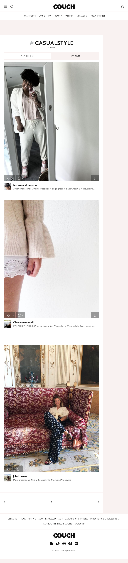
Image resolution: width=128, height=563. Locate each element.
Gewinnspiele (98, 16)
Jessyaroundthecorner (25, 185)
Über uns (12, 519)
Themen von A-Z (28, 519)
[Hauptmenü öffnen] (5, 7)
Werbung (80, 524)
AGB (61, 519)
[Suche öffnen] (12, 7)
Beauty (58, 16)
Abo (41, 519)
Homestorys (29, 16)
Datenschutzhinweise (76, 519)
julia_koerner (20, 476)
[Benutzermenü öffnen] (122, 7)
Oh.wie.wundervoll (23, 322)
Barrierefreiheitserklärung (58, 524)
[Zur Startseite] (63, 6)
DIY (50, 16)
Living (42, 16)
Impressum (50, 519)
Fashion (69, 16)
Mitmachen (82, 16)
